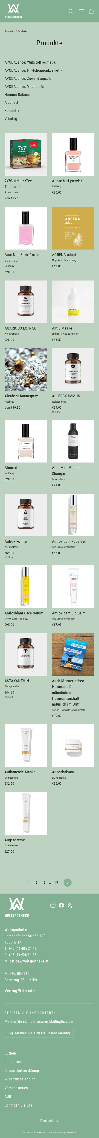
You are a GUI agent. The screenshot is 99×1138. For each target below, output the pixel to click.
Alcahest (11, 102)
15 (56, 882)
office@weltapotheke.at (29, 961)
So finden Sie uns (18, 1105)
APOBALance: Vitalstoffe (24, 86)
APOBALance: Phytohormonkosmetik (33, 70)
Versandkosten (16, 1088)
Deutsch (46, 1121)
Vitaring (11, 119)
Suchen (10, 1053)
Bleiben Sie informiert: (30, 1013)
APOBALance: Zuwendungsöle (28, 78)
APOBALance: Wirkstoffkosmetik (30, 62)
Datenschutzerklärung (22, 1070)
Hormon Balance (18, 95)
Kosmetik (12, 110)
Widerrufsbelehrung (20, 1079)
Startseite (10, 31)
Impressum (13, 1062)
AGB (8, 1096)
